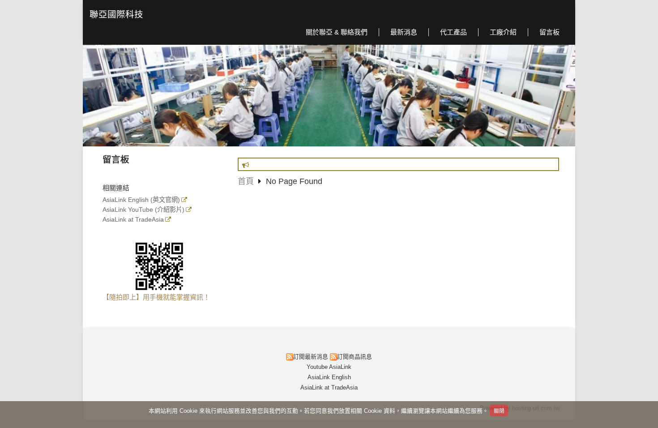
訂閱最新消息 (310, 356)
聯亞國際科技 (116, 14)
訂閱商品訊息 (354, 356)
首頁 (246, 181)
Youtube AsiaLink (329, 367)
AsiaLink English (329, 377)
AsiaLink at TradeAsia (133, 219)
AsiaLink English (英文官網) (141, 200)
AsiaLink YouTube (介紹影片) (143, 209)
